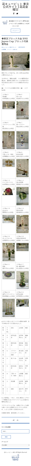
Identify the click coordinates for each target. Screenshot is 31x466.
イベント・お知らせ (12, 49)
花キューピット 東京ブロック (9, 47)
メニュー (14, 30)
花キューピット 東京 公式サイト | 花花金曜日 (15, 6)
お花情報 (4, 49)
